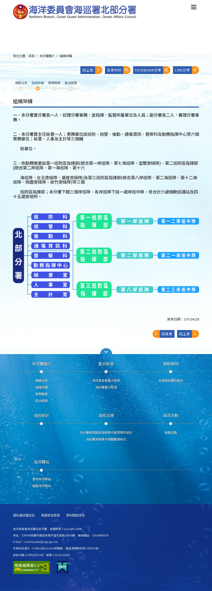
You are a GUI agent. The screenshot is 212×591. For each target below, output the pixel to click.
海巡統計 (41, 415)
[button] (193, 8)
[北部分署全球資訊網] (75, 12)
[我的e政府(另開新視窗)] (62, 567)
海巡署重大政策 (106, 387)
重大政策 (106, 363)
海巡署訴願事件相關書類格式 (106, 439)
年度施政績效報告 (170, 380)
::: (10, 58)
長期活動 (170, 432)
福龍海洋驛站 (41, 485)
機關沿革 (41, 380)
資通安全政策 (50, 515)
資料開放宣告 (75, 515)
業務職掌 (41, 394)
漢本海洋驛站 (41, 479)
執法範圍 (41, 400)
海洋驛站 (41, 462)
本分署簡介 (47, 56)
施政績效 (170, 363)
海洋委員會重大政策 (106, 380)
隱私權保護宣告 (24, 515)
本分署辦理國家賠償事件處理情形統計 (106, 432)
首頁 (31, 56)
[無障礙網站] (31, 567)
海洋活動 (170, 415)
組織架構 (65, 56)
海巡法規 (106, 415)
